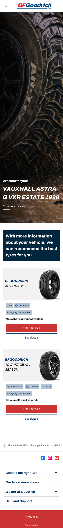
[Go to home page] (34, 6)
